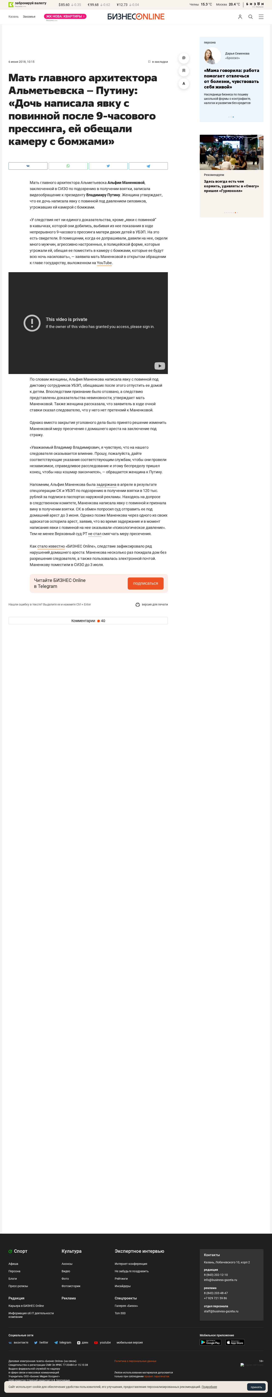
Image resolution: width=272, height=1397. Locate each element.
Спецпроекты (126, 1298)
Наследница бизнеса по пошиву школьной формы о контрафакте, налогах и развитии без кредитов (227, 99)
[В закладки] (183, 71)
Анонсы (67, 1263)
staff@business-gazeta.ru (221, 1311)
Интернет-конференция (131, 1263)
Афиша (13, 1263)
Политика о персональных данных (135, 1361)
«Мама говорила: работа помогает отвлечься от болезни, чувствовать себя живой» (231, 78)
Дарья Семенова (237, 53)
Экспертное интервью (139, 1251)
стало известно (51, 546)
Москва (221, 4)
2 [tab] (231, 117)
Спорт (20, 1251)
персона (210, 42)
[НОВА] (65, 18)
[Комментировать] (183, 58)
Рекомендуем (214, 175)
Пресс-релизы (18, 1286)
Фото (65, 1278)
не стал (94, 533)
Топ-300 (120, 1313)
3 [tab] (233, 117)
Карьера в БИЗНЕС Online (26, 1305)
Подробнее (209, 1387)
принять (256, 1387)
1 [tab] (229, 117)
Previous (206, 117)
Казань (13, 16)
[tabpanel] (231, 76)
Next (259, 117)
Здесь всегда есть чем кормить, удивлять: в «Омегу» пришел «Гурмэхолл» (231, 186)
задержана (106, 484)
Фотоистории (71, 1286)
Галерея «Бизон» (126, 1305)
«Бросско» (232, 58)
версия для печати (154, 604)
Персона (14, 1271)
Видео (66, 1271)
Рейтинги (121, 1278)
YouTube (104, 263)
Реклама (69, 1298)
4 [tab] (231, 212)
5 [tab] (233, 212)
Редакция (16, 1298)
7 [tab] (237, 212)
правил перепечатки (156, 1376)
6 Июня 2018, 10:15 (21, 61)
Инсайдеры (123, 1286)
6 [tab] (235, 212)
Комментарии (88, 621)
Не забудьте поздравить (132, 1271)
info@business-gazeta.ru (220, 1280)
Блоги (12, 1278)
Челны (194, 4)
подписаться (145, 583)
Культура (72, 1251)
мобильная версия (130, 1342)
